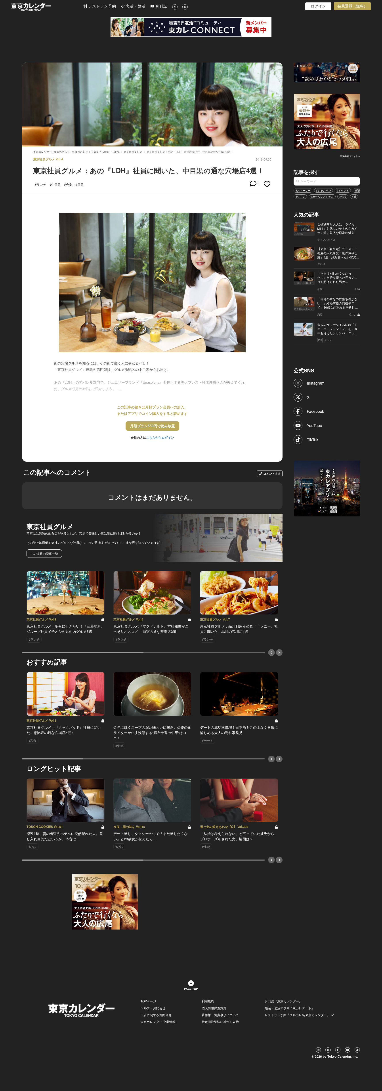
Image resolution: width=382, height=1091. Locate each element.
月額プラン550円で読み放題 (152, 425)
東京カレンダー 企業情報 (158, 1021)
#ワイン (300, 196)
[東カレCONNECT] (191, 27)
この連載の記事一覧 (44, 553)
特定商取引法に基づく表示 (220, 1021)
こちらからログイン (160, 437)
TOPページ (148, 1001)
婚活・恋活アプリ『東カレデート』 (289, 1007)
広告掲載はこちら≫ (350, 156)
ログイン (318, 6)
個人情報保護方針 (214, 1007)
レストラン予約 (101, 6)
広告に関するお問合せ (156, 1014)
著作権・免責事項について (220, 1014)
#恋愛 (358, 190)
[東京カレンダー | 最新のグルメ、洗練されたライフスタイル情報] (47, 7)
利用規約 (208, 1001)
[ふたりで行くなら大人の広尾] (327, 121)
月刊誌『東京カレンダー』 (283, 1001)
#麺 (354, 196)
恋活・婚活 (135, 6)
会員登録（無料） (352, 6)
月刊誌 (160, 6)
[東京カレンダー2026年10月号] (105, 901)
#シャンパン (323, 190)
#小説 (342, 196)
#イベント (343, 190)
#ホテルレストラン (322, 196)
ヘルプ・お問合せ (153, 1007)
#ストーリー (303, 190)
